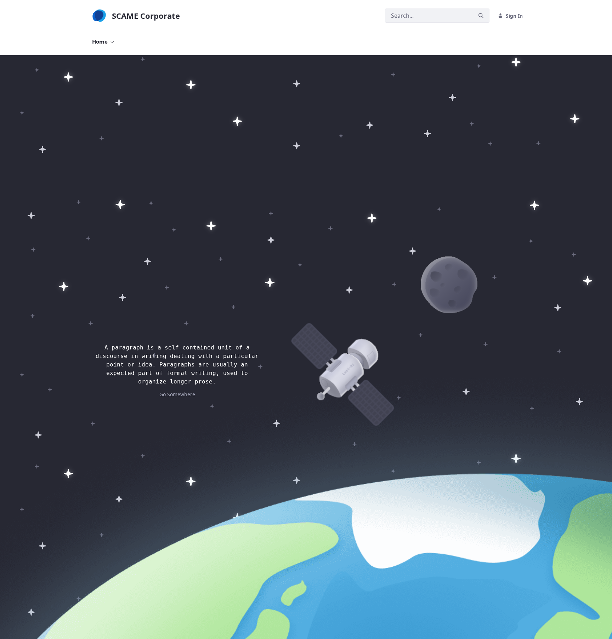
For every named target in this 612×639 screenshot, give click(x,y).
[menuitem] (103, 41)
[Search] (481, 16)
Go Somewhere (177, 394)
